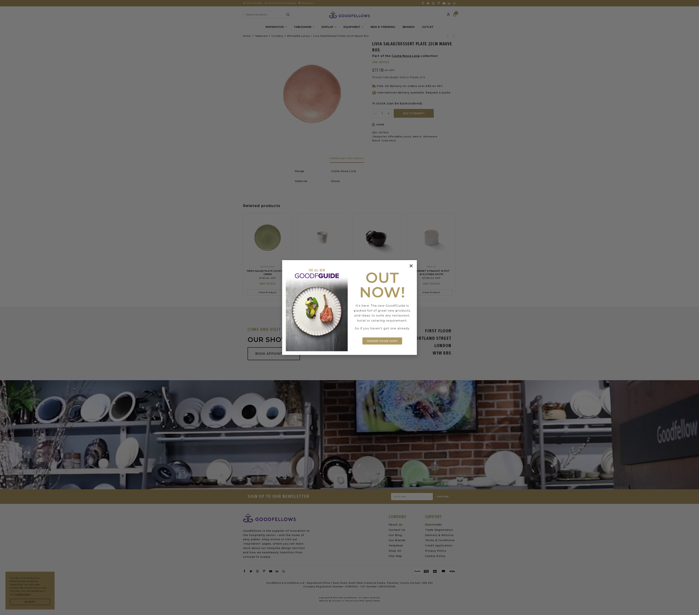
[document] (349, 307)
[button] (411, 266)
